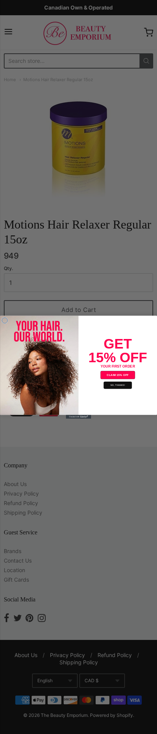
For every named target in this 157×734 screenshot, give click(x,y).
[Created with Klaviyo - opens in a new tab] (78, 417)
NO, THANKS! (118, 385)
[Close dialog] (5, 320)
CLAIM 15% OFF (117, 374)
